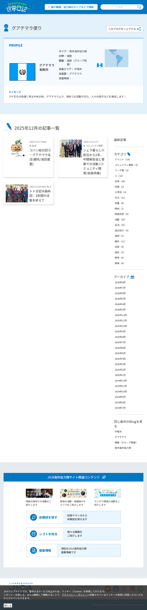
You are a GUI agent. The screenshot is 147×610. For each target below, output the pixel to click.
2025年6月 (120, 347)
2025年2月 (120, 369)
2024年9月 (120, 396)
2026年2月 (120, 309)
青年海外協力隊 (123, 447)
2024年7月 (120, 407)
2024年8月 (120, 402)
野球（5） (120, 257)
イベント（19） (123, 159)
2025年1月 (120, 375)
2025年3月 (120, 364)
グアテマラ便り (27, 28)
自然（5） (120, 235)
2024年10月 (121, 391)
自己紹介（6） (122, 230)
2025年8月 (120, 337)
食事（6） (120, 263)
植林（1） (120, 208)
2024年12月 (121, 380)
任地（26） (121, 181)
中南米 (118, 431)
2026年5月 (120, 298)
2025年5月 (120, 353)
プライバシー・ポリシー (74, 594)
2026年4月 (120, 304)
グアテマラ (120, 437)
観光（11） (121, 241)
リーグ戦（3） (122, 170)
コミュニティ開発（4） (127, 165)
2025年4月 (120, 358)
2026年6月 (120, 293)
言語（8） (120, 246)
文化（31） (121, 197)
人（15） (119, 176)
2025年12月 (121, 315)
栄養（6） (120, 203)
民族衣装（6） (122, 214)
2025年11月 (121, 320)
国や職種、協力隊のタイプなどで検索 (72, 7)
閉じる (7, 605)
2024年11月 (121, 386)
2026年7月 (120, 287)
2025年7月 (120, 342)
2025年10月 (121, 326)
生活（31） (121, 225)
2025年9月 (120, 331)
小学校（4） (121, 192)
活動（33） (121, 219)
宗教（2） (120, 186)
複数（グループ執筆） (126, 442)
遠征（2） (120, 252)
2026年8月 (120, 282)
